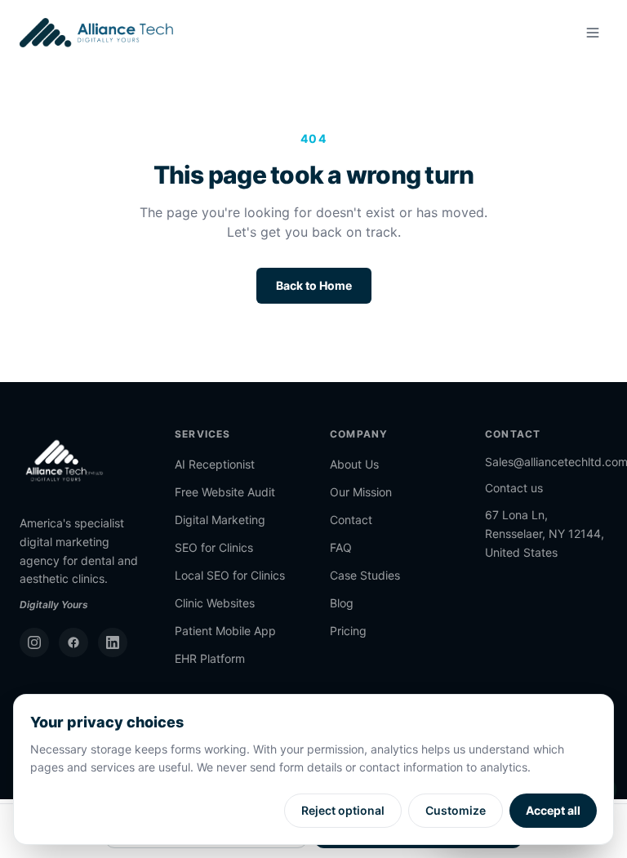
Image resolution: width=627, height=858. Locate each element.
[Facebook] (73, 642)
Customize (455, 810)
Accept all (553, 810)
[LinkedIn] (112, 642)
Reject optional (343, 810)
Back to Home (314, 285)
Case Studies (365, 575)
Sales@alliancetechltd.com (546, 462)
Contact (351, 520)
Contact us (514, 488)
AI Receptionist (215, 464)
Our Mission (361, 492)
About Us (354, 464)
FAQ (341, 547)
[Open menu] (592, 32)
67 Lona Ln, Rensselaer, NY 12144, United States (544, 533)
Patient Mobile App (225, 631)
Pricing (348, 631)
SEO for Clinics (214, 547)
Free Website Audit (225, 492)
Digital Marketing (220, 520)
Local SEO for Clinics (230, 575)
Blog (342, 603)
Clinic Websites (215, 603)
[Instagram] (34, 642)
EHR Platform (210, 658)
